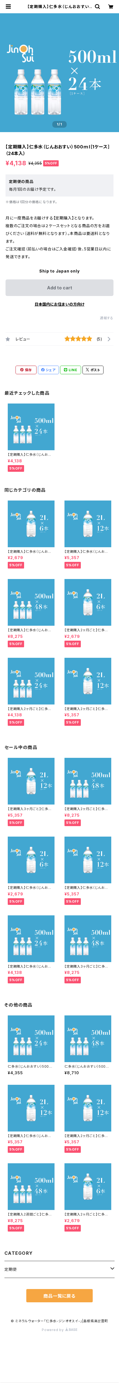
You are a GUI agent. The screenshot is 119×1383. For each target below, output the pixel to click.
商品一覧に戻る (59, 1296)
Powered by (53, 1330)
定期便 (10, 1269)
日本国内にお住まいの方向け (59, 304)
